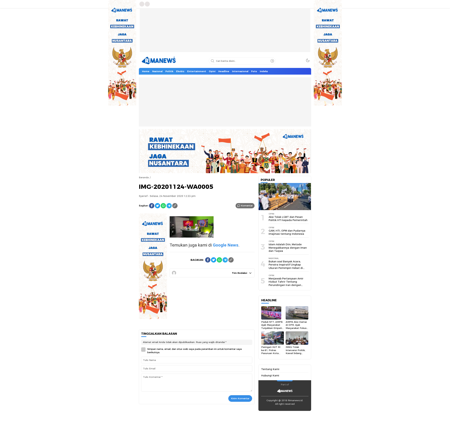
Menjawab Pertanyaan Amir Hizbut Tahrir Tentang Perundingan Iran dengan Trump (286, 283)
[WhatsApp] (163, 205)
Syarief (143, 196)
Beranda (144, 177)
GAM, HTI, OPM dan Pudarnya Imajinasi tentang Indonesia (287, 232)
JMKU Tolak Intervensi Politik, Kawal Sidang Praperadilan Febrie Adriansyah (297, 353)
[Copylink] (175, 205)
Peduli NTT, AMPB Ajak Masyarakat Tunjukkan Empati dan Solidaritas (272, 326)
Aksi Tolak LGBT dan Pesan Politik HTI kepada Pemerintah (288, 219)
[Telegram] (169, 205)
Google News (225, 245)
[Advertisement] (225, 32)
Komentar (247, 205)
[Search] (272, 61)
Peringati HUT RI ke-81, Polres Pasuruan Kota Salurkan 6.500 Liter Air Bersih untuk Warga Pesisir (272, 355)
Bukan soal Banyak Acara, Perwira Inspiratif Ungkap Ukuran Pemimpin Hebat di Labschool (286, 266)
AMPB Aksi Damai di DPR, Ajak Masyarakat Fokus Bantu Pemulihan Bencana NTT (296, 327)
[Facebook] (151, 205)
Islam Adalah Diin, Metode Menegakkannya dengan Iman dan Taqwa (288, 247)
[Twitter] (157, 205)
